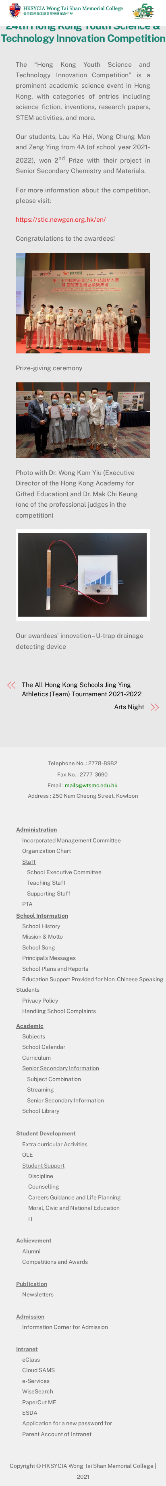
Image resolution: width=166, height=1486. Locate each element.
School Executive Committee (64, 872)
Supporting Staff (49, 893)
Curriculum (36, 1058)
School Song (38, 947)
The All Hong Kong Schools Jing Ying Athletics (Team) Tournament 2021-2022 (82, 689)
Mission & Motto (42, 936)
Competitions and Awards (55, 1262)
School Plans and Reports (55, 969)
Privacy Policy (40, 1000)
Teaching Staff (46, 882)
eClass (31, 1359)
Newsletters (38, 1294)
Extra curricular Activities (54, 1144)
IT (30, 1219)
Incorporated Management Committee (71, 840)
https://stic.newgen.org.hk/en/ (61, 219)
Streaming (40, 1089)
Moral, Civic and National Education (74, 1208)
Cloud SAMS (38, 1370)
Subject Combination (54, 1079)
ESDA (29, 1413)
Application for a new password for (67, 1423)
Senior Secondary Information (65, 1100)
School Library (40, 1111)
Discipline (40, 1176)
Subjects (33, 1036)
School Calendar (43, 1047)
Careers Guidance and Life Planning (74, 1197)
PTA (27, 904)
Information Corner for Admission (65, 1327)
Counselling (43, 1186)
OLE (27, 1155)
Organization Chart (46, 851)
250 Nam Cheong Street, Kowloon (95, 796)
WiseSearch (37, 1391)
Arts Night (129, 707)
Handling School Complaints (59, 1011)
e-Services (36, 1381)
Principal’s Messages (49, 958)
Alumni (31, 1251)
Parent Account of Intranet (56, 1434)
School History (41, 926)
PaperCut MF (39, 1402)
